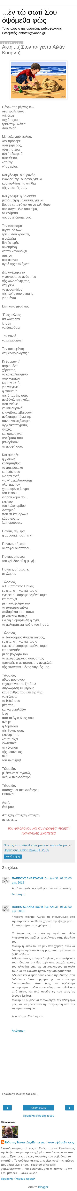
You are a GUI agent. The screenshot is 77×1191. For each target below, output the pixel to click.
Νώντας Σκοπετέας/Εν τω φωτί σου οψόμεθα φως (39, 1142)
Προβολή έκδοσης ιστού (38, 1115)
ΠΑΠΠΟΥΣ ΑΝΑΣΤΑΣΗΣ (27, 878)
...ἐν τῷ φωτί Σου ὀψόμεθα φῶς (29, 16)
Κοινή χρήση (13, 856)
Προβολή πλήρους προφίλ (18, 1178)
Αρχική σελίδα (38, 1107)
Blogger (43, 1187)
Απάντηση (18, 894)
